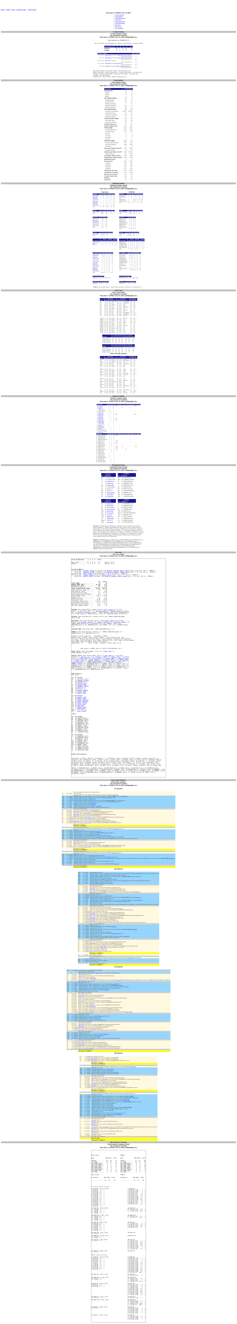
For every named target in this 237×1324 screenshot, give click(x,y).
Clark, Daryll (95, 198)
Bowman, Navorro (77, 662)
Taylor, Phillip (83, 700)
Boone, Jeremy (95, 233)
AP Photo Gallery (21, 9)
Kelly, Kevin (127, 55)
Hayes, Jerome (105, 1126)
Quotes (8, 9)
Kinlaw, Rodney (108, 63)
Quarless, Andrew (120, 622)
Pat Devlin (93, 1122)
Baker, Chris (100, 414)
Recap (2, 9)
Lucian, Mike (110, 485)
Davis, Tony (100, 425)
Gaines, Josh (100, 419)
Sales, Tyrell (110, 511)
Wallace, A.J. (95, 243)
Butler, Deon (107, 66)
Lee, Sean (100, 407)
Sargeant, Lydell (101, 657)
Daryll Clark (93, 1119)
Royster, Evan (95, 201)
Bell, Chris (92, 1003)
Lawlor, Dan (95, 203)
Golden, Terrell (103, 622)
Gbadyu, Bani (101, 422)
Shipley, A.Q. (110, 483)
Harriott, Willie (109, 659)
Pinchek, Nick (95, 202)
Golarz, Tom (100, 432)
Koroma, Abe (100, 418)
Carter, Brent (95, 196)
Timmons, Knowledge (94, 661)
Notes (13, 9)
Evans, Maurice (101, 421)
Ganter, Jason (100, 412)
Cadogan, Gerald (83, 680)
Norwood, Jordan (108, 55)
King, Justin (100, 417)
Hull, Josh (100, 428)
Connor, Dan (100, 405)
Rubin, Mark (100, 415)
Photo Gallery (32, 9)
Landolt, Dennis (83, 686)
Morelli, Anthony (121, 55)
